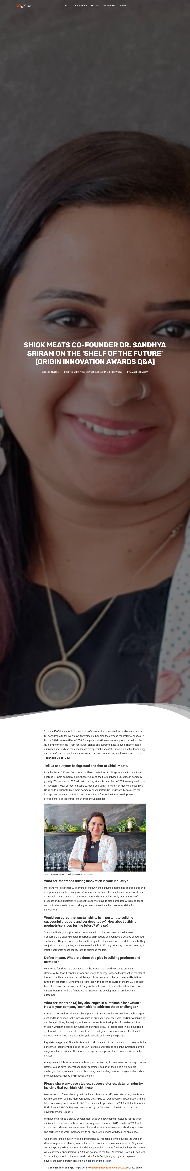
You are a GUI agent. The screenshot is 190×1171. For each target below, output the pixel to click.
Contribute (109, 6)
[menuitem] (66, 5)
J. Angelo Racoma (139, 372)
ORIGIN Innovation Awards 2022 (108, 1167)
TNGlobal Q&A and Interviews (107, 372)
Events (95, 6)
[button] (172, 5)
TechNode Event (83, 372)
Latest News (80, 6)
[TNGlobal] (24, 6)
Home (67, 6)
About (123, 6)
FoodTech (69, 372)
